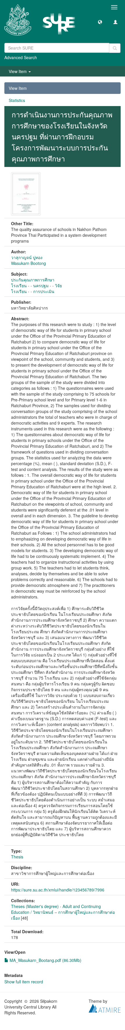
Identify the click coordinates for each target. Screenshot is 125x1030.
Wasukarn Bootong (28, 263)
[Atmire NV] (105, 1007)
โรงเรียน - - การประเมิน (32, 291)
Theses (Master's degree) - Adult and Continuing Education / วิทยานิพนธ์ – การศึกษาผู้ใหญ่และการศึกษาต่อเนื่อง (63, 912)
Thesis (17, 857)
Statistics (17, 100)
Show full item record (23, 981)
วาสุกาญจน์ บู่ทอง (26, 257)
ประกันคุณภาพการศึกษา (32, 280)
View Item (18, 88)
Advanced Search (20, 57)
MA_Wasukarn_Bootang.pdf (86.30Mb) (44, 960)
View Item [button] (18, 71)
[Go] (115, 48)
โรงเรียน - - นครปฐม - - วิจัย (36, 285)
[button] (100, 22)
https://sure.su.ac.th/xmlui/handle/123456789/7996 (57, 890)
